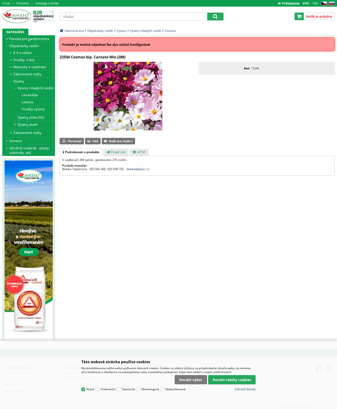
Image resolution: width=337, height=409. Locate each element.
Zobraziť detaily (245, 389)
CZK (315, 3)
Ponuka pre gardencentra (29, 38)
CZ (323, 3)
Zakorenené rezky (27, 74)
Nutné (90, 389)
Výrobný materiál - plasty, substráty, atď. (29, 150)
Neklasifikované (176, 389)
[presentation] (81, 152)
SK (331, 3)
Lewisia (27, 102)
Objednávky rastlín (24, 46)
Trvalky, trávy (24, 59)
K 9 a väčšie (22, 52)
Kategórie (15, 32)
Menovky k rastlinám (29, 67)
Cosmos (170, 31)
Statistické (128, 389)
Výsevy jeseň (27, 124)
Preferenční (108, 389)
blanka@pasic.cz (138, 169)
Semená (15, 141)
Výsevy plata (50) (30, 117)
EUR (306, 3)
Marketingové (150, 389)
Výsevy (18, 81)
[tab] (81, 152)
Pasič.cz (16, 16)
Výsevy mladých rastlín (35, 88)
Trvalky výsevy (33, 109)
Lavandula (30, 95)
